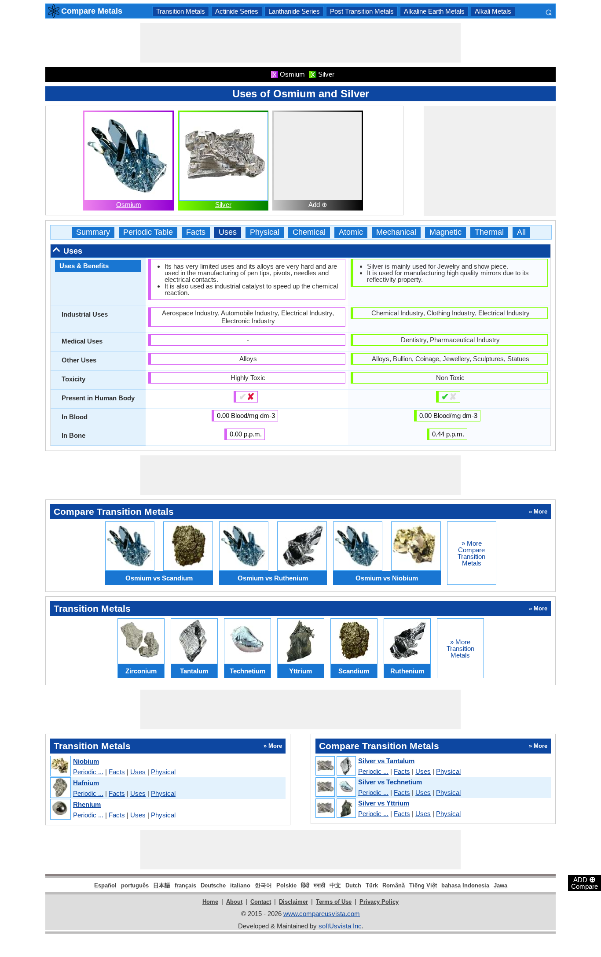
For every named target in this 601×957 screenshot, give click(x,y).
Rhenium (87, 804)
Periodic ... (88, 772)
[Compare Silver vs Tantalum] (335, 766)
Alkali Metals (493, 11)
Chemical (309, 232)
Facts (195, 232)
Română (393, 885)
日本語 (161, 885)
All (521, 232)
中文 (335, 885)
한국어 (263, 885)
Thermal (489, 232)
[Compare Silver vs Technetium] (335, 787)
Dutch (353, 885)
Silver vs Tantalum (386, 761)
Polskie (286, 885)
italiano (240, 885)
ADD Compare (584, 882)
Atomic (351, 232)
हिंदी (305, 885)
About (234, 901)
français (185, 885)
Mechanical (396, 232)
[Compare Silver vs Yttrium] (335, 808)
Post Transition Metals (362, 11)
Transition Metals (180, 11)
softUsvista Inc (340, 926)
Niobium (86, 761)
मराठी (319, 885)
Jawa (500, 885)
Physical (264, 232)
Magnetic (445, 232)
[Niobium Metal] (60, 766)
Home (210, 901)
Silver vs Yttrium (383, 803)
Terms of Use (334, 901)
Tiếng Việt (423, 885)
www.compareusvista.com (321, 913)
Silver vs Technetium (390, 782)
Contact (260, 901)
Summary (93, 232)
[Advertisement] (300, 43)
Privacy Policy (379, 901)
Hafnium (86, 783)
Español (105, 885)
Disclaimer (293, 901)
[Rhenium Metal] (60, 809)
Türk (372, 885)
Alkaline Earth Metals (434, 11)
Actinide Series (236, 11)
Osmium (128, 204)
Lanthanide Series (294, 11)
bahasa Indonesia (465, 885)
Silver (223, 204)
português (135, 885)
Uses (228, 232)
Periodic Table (148, 232)
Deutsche (213, 885)
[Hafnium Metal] (60, 788)
